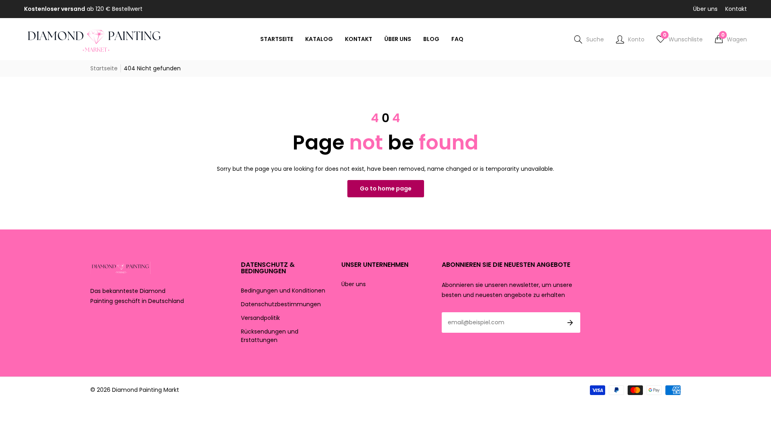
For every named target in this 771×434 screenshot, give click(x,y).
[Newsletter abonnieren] (570, 322)
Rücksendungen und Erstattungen (269, 336)
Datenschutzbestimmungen (281, 304)
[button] (731, 39)
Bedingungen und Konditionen (283, 291)
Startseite (104, 68)
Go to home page (386, 188)
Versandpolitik (260, 318)
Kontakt (736, 9)
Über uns (705, 9)
